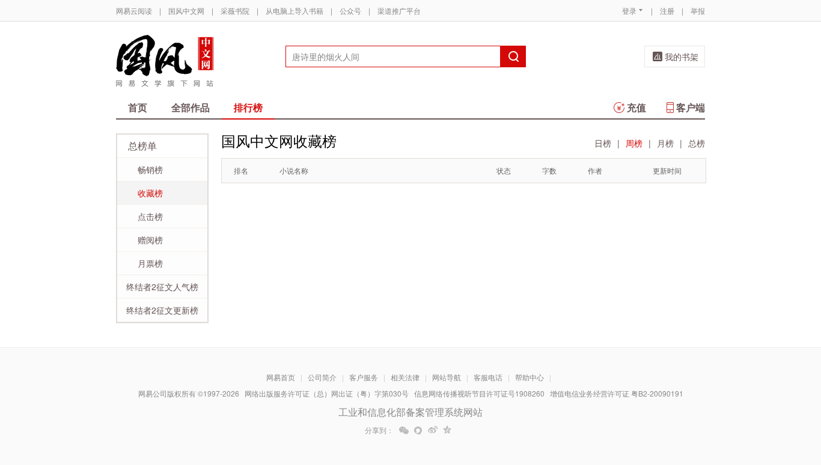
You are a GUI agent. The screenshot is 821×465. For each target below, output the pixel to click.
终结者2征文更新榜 (162, 310)
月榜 (665, 143)
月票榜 (150, 263)
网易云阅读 (134, 10)
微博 (433, 430)
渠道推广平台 (399, 10)
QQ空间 (447, 430)
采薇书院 (235, 10)
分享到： (379, 430)
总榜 (696, 143)
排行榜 (248, 107)
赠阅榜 (150, 240)
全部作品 (190, 107)
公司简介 (322, 377)
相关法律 (405, 377)
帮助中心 (529, 377)
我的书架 (681, 56)
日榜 (602, 143)
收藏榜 (150, 193)
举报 (698, 10)
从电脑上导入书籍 (294, 10)
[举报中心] (738, 395)
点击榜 (150, 216)
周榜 (634, 143)
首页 (137, 107)
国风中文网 (186, 10)
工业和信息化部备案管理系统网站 (410, 412)
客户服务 (363, 377)
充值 (636, 107)
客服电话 (488, 377)
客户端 (690, 107)
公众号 (350, 10)
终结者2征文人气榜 (162, 287)
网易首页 (280, 377)
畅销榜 (150, 169)
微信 (404, 430)
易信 (418, 430)
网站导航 (446, 377)
